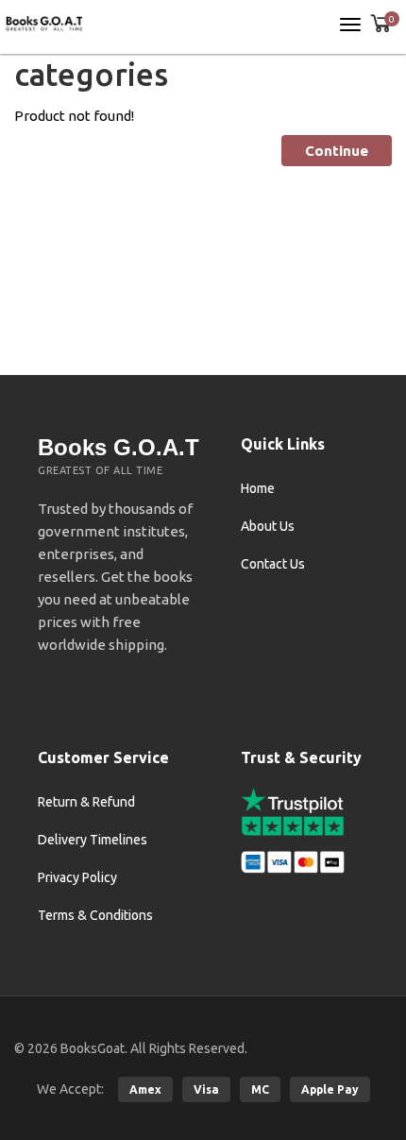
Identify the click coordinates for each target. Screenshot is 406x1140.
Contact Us (273, 563)
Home (258, 488)
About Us (268, 526)
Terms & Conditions (95, 915)
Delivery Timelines (92, 839)
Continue (336, 151)
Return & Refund (86, 801)
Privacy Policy (77, 877)
